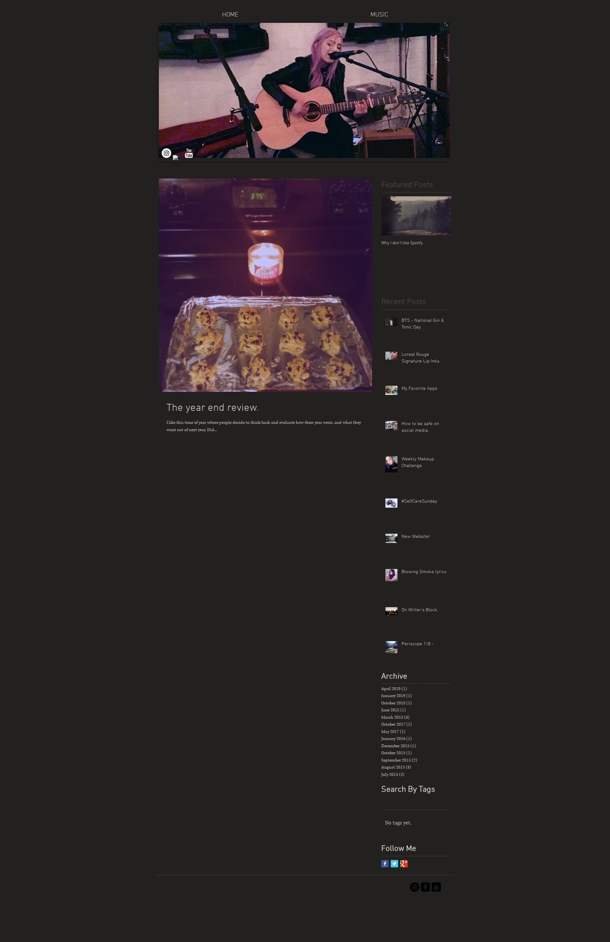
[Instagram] (166, 153)
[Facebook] (177, 160)
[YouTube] (188, 153)
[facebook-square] (425, 887)
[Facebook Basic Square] (385, 863)
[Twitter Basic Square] (394, 863)
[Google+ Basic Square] (404, 863)
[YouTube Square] (436, 887)
